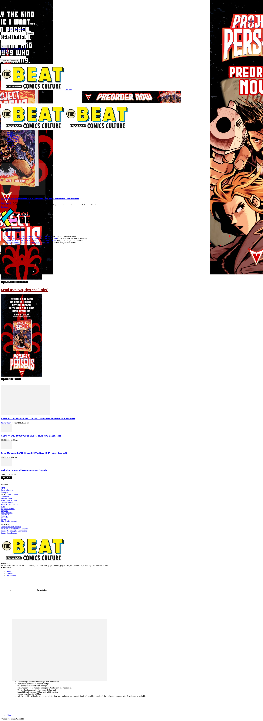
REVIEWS (10, 143)
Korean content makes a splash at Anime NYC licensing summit (32, 238)
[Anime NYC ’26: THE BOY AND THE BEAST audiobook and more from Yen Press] (25, 414)
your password (32, 43)
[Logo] (33, 129)
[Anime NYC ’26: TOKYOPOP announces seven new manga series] (6, 431)
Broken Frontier (7, 490)
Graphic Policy (7, 502)
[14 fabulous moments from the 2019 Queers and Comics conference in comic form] (23, 194)
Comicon (4, 492)
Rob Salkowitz (6, 513)
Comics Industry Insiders (11, 527)
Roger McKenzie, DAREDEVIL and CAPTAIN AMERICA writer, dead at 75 (34, 453)
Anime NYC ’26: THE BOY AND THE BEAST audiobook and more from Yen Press (38, 418)
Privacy (4, 51)
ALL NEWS (11, 147)
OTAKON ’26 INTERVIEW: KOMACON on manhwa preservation (31, 240)
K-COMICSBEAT (13, 139)
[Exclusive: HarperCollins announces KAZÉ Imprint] (6, 466)
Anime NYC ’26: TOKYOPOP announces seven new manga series (31, 435)
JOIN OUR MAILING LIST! (16, 29)
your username (32, 41)
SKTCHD (4, 517)
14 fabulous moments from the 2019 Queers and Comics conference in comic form (40, 198)
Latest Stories (16, 229)
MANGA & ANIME (14, 137)
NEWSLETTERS (13, 149)
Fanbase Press (6, 498)
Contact (10, 573)
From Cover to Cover (9, 500)
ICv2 (3, 507)
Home (3, 153)
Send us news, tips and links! (24, 290)
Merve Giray (6, 423)
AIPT (3, 488)
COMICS (10, 133)
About (9, 571)
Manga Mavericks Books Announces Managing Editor (28, 243)
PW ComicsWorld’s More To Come (14, 529)
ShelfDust (5, 515)
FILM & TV (11, 135)
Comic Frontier (12, 494)
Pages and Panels (8, 509)
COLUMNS (11, 145)
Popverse (4, 511)
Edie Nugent (6, 203)
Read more (5, 207)
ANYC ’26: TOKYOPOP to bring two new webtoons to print (29, 236)
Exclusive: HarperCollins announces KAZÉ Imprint (24, 470)
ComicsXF (5, 496)
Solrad (3, 519)
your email (30, 57)
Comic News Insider (9, 533)
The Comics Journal (9, 521)
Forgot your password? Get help (13, 49)
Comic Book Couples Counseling (14, 531)
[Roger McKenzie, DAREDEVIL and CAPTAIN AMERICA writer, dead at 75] (6, 449)
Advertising (11, 575)
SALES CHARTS (13, 141)
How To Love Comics (9, 504)
